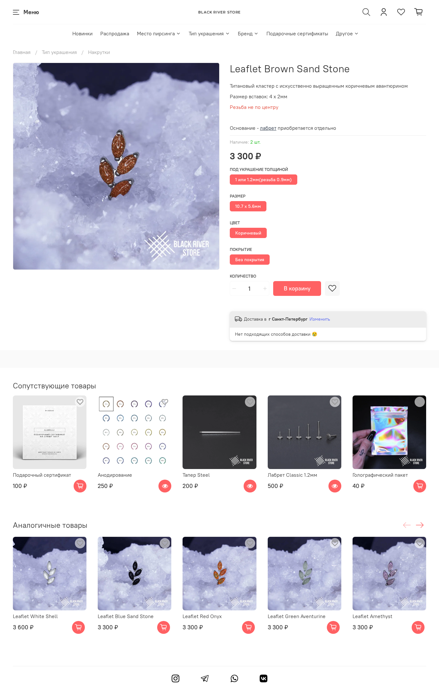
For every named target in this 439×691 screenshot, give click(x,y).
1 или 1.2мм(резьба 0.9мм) (263, 179)
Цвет (235, 222)
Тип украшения (206, 33)
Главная (22, 52)
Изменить (319, 319)
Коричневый (248, 233)
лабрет (268, 128)
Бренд (245, 33)
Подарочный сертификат (42, 475)
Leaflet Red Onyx (202, 616)
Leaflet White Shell (35, 616)
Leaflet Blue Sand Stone (126, 616)
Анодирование (115, 475)
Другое (344, 33)
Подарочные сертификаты (297, 33)
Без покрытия (249, 259)
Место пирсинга (156, 33)
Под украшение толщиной (259, 169)
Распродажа (114, 33)
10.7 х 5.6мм (248, 206)
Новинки (82, 33)
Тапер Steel (196, 475)
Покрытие (241, 249)
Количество (243, 276)
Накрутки (99, 52)
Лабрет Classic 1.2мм (292, 475)
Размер (238, 196)
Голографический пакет (380, 475)
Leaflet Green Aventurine (297, 616)
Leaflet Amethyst (372, 616)
